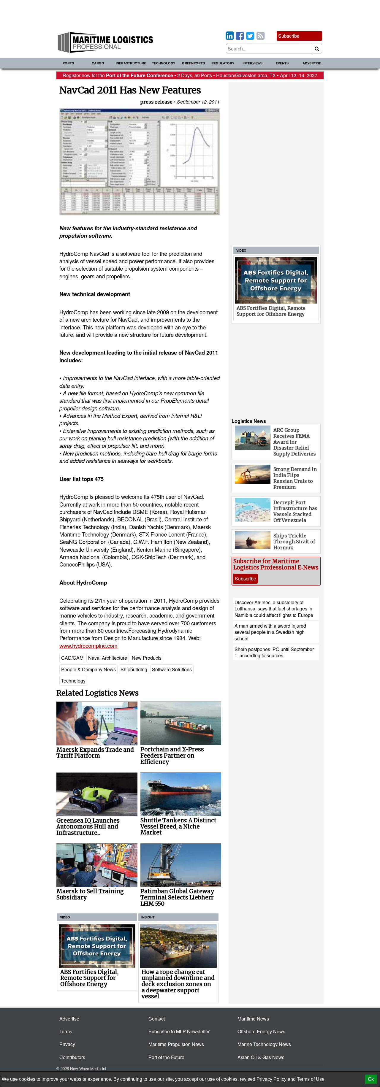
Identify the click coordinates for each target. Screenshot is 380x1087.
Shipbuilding (134, 669)
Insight (148, 917)
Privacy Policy (271, 1079)
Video (65, 917)
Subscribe (289, 35)
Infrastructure (131, 63)
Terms (65, 1031)
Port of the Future (166, 1057)
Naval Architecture (107, 657)
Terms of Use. (311, 1079)
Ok (371, 1079)
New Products (147, 657)
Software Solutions (172, 669)
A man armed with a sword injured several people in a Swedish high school (270, 632)
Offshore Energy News (261, 1031)
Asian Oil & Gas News (261, 1057)
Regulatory (222, 63)
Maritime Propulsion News (176, 1044)
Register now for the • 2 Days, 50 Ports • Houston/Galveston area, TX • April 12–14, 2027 (190, 75)
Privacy (67, 1044)
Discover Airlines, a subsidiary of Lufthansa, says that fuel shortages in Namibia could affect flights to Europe (274, 608)
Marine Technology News (264, 1044)
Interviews (252, 63)
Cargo (98, 63)
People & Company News (88, 669)
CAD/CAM (72, 657)
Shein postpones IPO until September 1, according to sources (274, 652)
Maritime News (253, 1018)
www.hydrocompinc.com (88, 645)
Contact (156, 1018)
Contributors (72, 1057)
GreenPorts (193, 63)
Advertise (312, 63)
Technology (163, 63)
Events (282, 63)
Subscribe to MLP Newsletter (179, 1031)
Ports (68, 63)
